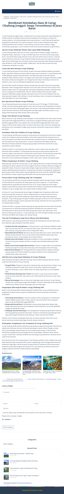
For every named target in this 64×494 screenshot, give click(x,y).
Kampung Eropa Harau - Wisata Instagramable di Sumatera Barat (11, 371)
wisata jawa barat (18, 381)
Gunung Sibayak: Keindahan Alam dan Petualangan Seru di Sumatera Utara (32, 372)
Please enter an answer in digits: (12, 416)
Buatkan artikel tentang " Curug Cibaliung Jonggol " (44, 379)
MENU (59, 11)
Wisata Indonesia (18, 379)
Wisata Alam (10, 379)
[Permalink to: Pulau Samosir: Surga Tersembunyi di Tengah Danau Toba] (52, 363)
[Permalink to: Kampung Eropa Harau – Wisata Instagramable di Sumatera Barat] (11, 363)
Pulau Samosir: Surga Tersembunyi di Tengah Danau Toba (52, 371)
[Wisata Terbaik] (32, 4)
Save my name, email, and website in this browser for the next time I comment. (27, 413)
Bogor (29, 379)
